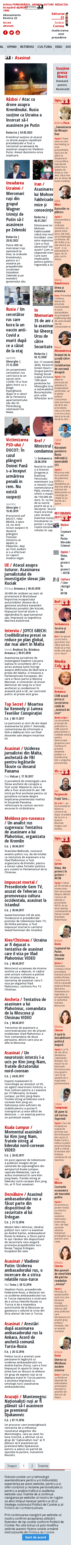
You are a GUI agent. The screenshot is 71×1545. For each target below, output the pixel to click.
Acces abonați (8, 24)
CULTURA (44, 47)
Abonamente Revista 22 (12, 17)
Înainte (43, 1466)
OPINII (12, 47)
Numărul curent (23, 6)
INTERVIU (27, 47)
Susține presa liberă (62, 78)
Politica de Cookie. (42, 1532)
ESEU (58, 47)
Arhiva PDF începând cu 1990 (11, 7)
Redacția (61, 4)
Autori (48, 4)
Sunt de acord (35, 1537)
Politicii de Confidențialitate (24, 1508)
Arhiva (37, 4)
